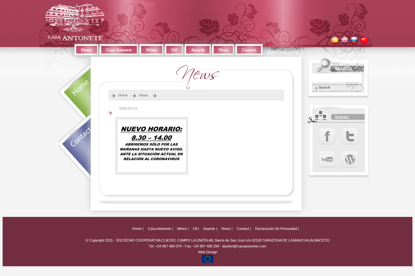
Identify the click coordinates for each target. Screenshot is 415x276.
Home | (138, 229)
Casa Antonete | (160, 229)
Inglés (344, 40)
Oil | (196, 229)
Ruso (354, 40)
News (223, 49)
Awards (198, 49)
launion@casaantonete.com (244, 246)
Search (324, 87)
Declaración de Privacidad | (277, 229)
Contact (249, 49)
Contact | (244, 229)
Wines (151, 49)
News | (226, 229)
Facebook (327, 136)
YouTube (327, 159)
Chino (364, 40)
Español (335, 40)
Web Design (207, 252)
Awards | (210, 229)
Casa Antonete (74, 21)
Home (86, 49)
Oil (174, 49)
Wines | (183, 229)
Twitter (350, 136)
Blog (350, 159)
